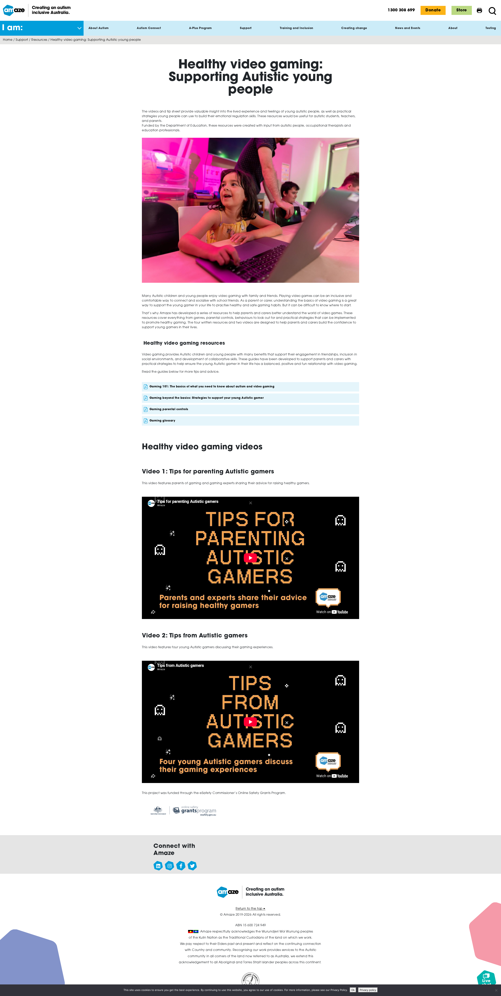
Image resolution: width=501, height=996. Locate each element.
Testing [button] (491, 28)
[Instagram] (170, 866)
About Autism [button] (98, 28)
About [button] (453, 28)
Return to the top (249, 908)
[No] (496, 990)
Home (7, 40)
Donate (433, 10)
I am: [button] (12, 28)
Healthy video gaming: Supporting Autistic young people (95, 40)
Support (22, 40)
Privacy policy (368, 989)
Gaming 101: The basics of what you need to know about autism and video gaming (212, 386)
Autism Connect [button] (149, 28)
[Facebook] (181, 866)
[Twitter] (192, 866)
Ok (353, 989)
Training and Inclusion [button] (296, 28)
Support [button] (246, 28)
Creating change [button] (354, 28)
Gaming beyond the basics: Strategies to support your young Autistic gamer (207, 398)
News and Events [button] (407, 28)
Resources (39, 40)
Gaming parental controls (169, 409)
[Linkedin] (158, 866)
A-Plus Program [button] (200, 28)
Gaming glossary (162, 420)
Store (461, 10)
